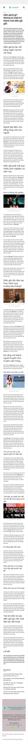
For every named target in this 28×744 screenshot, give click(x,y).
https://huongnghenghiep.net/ (14, 724)
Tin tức (8, 12)
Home (4, 12)
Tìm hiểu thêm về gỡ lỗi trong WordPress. (12, 739)
